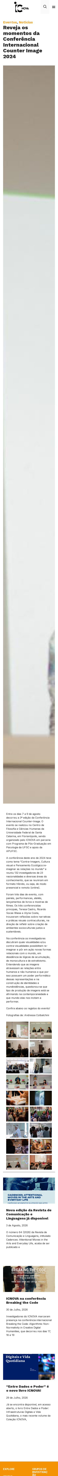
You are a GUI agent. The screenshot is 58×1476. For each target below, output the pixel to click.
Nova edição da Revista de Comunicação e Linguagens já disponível (29, 1214)
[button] (53, 6)
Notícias (26, 22)
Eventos (10, 22)
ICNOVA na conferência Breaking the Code (26, 1300)
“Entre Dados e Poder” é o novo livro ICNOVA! (27, 1388)
